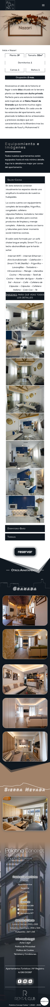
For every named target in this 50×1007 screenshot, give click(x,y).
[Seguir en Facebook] (19, 981)
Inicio (4, 50)
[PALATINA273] (25, 426)
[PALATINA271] (25, 371)
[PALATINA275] (25, 481)
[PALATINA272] (25, 399)
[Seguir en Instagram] (25, 981)
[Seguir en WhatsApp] (30, 981)
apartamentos (27, 156)
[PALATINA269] (25, 344)
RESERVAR (44, 1001)
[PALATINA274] (25, 454)
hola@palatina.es (26, 909)
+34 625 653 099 (26, 906)
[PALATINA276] (25, 509)
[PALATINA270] (25, 316)
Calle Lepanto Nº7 (26, 913)
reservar (25, 552)
